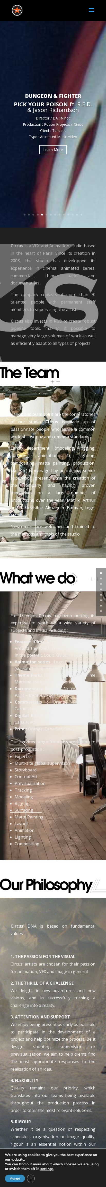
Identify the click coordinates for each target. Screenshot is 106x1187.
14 (81, 215)
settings (47, 1169)
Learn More (53, 149)
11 (68, 215)
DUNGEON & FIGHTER (53, 95)
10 (64, 215)
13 (77, 215)
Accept (15, 1178)
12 (73, 215)
